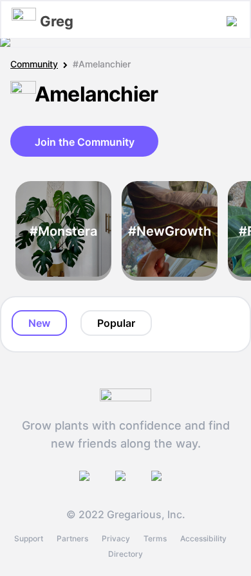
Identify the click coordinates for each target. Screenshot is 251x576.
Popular (116, 323)
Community (34, 63)
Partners (72, 538)
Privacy (116, 538)
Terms (155, 538)
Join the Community (85, 141)
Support (28, 538)
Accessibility (203, 538)
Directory (125, 554)
